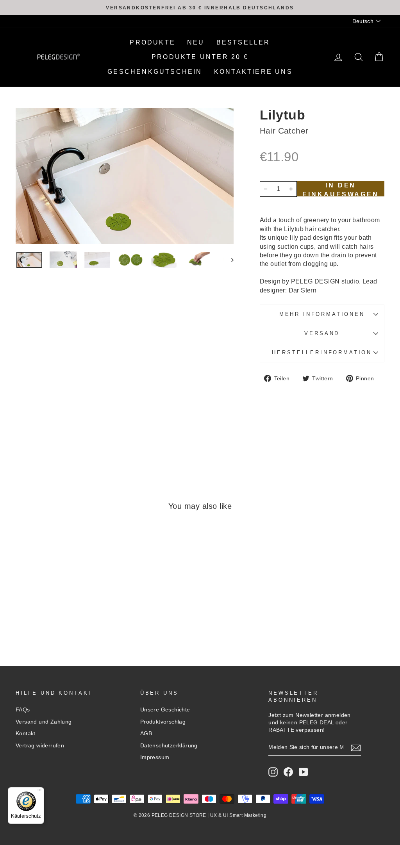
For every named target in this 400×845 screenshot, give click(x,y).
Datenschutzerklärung (169, 746)
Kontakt (26, 733)
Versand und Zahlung (44, 722)
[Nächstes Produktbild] (229, 260)
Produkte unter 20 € (200, 56)
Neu (196, 42)
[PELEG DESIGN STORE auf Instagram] (273, 772)
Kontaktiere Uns (253, 71)
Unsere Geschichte (165, 710)
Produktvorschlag (163, 722)
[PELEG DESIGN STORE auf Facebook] (288, 772)
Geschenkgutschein (154, 71)
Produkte (152, 42)
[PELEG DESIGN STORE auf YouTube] (303, 772)
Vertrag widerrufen (40, 746)
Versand (321, 333)
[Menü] (39, 792)
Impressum (155, 757)
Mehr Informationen (322, 314)
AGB (146, 733)
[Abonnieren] (356, 747)
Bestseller (243, 42)
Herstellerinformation (322, 352)
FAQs (23, 710)
